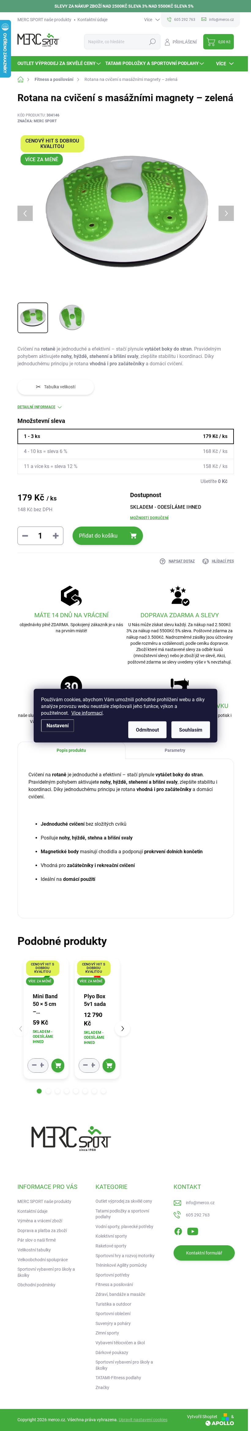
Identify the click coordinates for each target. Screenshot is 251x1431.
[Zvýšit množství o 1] (42, 1065)
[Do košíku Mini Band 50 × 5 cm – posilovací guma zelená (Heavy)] (57, 1065)
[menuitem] (59, 63)
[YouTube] (193, 1230)
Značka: (37, 121)
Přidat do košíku (98, 535)
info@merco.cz (200, 1202)
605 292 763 (198, 1214)
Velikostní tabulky (34, 1249)
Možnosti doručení (149, 518)
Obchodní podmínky (36, 1284)
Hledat (152, 41)
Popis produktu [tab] (71, 750)
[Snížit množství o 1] (34, 1065)
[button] (39, 1091)
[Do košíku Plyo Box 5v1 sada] (109, 1065)
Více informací (87, 713)
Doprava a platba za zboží (42, 1230)
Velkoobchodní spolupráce (42, 1259)
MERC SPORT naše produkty (44, 19)
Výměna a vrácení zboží (39, 1220)
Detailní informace (36, 407)
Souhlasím (190, 730)
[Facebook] (178, 1230)
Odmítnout (147, 730)
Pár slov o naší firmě (36, 1240)
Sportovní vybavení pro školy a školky (46, 1272)
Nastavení (58, 725)
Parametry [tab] (175, 750)
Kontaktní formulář (204, 1252)
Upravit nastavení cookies (143, 1419)
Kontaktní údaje (92, 19)
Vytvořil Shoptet (202, 1416)
